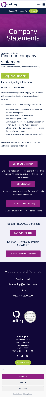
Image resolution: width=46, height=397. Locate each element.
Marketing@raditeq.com (23, 284)
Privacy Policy (27, 394)
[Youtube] (27, 356)
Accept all (23, 376)
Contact (33, 11)
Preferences (23, 388)
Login (22, 11)
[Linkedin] (18, 356)
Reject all (23, 382)
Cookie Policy (17, 394)
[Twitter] (22, 356)
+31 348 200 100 (23, 295)
